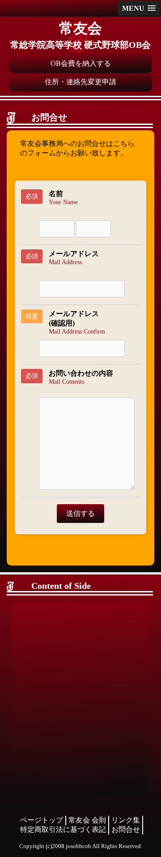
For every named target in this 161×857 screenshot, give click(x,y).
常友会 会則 (87, 820)
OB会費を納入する (81, 63)
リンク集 (125, 820)
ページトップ (41, 820)
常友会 (80, 28)
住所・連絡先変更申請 (80, 82)
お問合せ (125, 829)
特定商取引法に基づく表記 (63, 829)
